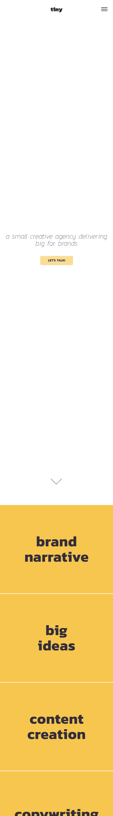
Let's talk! (56, 260)
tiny (57, 9)
